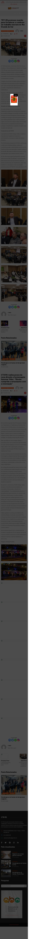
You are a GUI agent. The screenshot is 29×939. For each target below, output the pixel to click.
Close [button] (15, 95)
